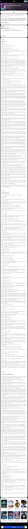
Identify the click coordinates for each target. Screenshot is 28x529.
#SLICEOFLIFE (7, 16)
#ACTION (2, 16)
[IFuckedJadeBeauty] (1, 28)
